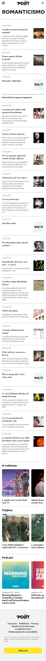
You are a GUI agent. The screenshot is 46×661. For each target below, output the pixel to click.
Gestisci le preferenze (23, 626)
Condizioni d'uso (23, 629)
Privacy (35, 623)
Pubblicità (24, 623)
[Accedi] (42, 3)
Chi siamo (12, 623)
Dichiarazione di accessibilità (23, 631)
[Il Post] (23, 3)
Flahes (7, 510)
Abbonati (23, 650)
